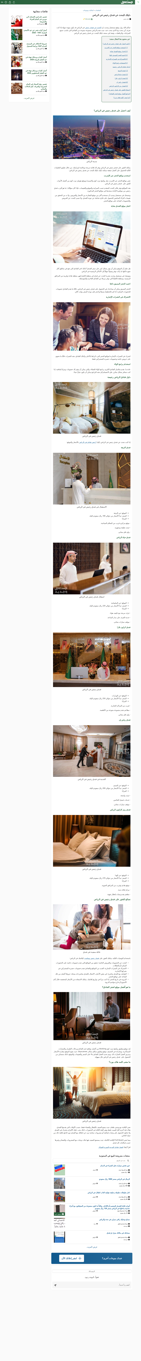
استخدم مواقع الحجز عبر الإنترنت (114, 48)
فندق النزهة (121, 71)
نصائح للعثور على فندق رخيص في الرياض (116, 90)
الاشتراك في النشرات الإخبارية (115, 59)
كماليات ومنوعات (88, 10)
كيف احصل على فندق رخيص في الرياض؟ (116, 44)
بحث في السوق (121, 1160)
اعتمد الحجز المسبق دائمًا (117, 55)
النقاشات (98, 10)
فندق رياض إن (120, 82)
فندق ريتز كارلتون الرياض (117, 86)
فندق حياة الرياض (119, 74)
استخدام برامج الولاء (119, 63)
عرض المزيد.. (91, 1247)
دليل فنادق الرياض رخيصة (121, 67)
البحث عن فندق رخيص (93, 27)
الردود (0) (92, 1271)
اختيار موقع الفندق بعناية (117, 51)
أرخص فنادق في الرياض (87, 442)
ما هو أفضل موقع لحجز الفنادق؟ (119, 94)
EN (2, 2)
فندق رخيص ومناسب (91, 958)
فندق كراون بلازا (120, 78)
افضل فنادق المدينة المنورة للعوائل (110, 1147)
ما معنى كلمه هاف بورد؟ (121, 98)
